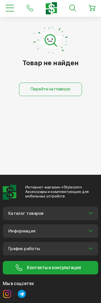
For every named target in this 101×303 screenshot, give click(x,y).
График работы (24, 248)
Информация (21, 231)
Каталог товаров (26, 213)
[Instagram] (7, 294)
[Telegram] (22, 294)
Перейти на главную (50, 89)
